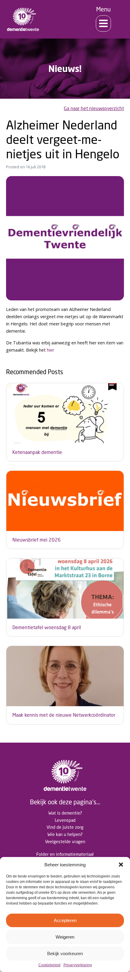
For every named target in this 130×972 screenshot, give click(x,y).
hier (50, 350)
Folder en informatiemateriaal (65, 854)
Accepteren (65, 920)
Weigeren (65, 936)
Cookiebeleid (49, 965)
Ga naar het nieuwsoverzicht (94, 108)
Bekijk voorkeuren (65, 953)
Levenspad (65, 820)
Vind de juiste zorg (65, 827)
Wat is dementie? (65, 813)
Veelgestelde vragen (65, 841)
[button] (121, 865)
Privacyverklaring (77, 965)
